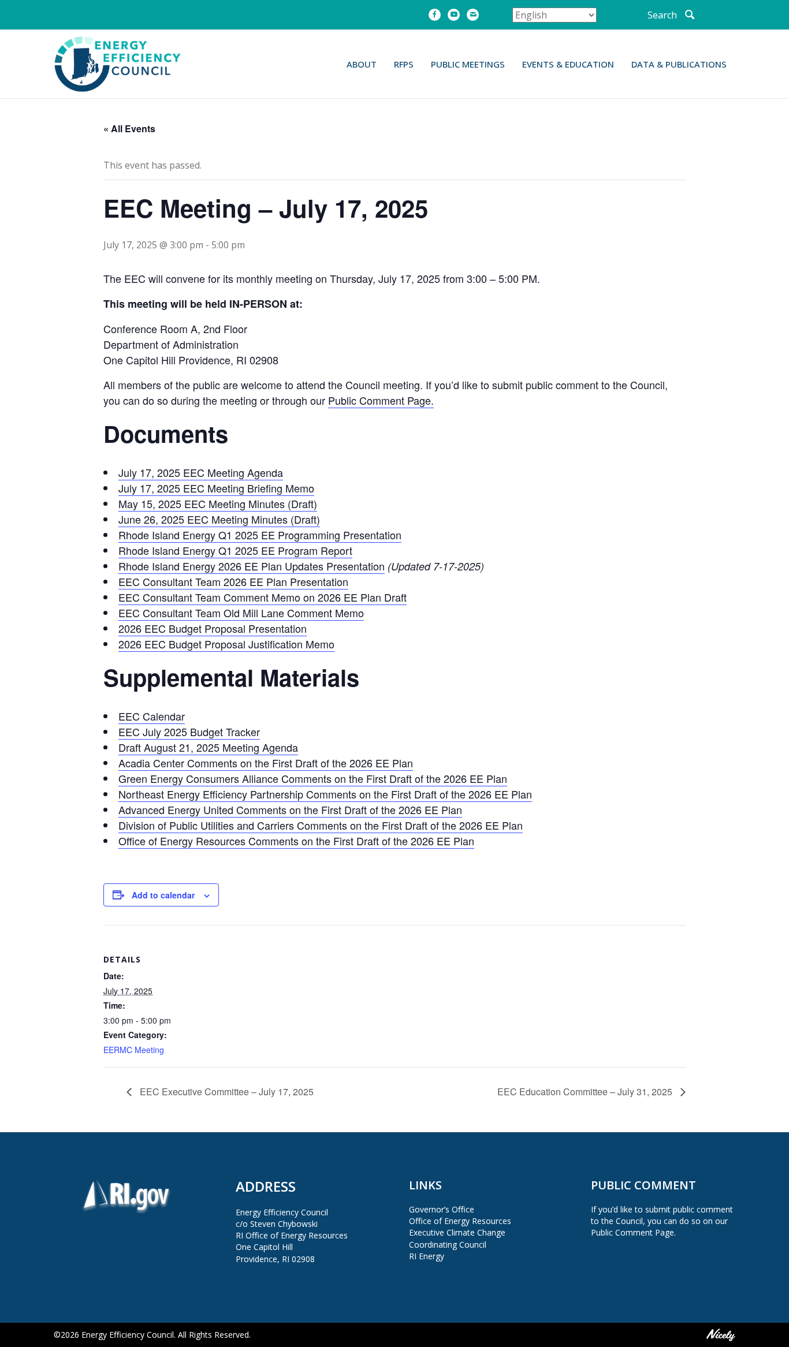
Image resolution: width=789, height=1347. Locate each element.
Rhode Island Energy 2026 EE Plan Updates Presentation (251, 565)
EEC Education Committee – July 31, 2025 (586, 1091)
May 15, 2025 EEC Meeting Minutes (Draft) (217, 503)
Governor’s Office (441, 1209)
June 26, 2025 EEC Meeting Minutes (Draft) (219, 519)
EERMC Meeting (133, 1049)
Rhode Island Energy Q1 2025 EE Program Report (235, 550)
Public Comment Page (632, 1232)
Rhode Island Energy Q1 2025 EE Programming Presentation (259, 534)
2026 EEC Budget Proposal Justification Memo (226, 643)
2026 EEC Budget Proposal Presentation (212, 628)
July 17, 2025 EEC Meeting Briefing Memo (216, 487)
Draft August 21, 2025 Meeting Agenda (208, 747)
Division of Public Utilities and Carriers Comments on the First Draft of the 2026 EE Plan (320, 825)
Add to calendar (163, 895)
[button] (671, 15)
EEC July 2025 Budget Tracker (189, 731)
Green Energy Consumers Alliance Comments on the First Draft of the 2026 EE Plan (312, 778)
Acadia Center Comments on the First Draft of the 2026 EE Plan (265, 762)
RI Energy (426, 1256)
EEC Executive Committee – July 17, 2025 (225, 1091)
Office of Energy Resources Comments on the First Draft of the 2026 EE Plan (296, 840)
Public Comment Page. (381, 400)
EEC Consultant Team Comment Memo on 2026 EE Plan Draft (262, 597)
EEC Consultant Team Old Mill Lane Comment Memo (241, 612)
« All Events (129, 128)
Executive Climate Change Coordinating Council (457, 1238)
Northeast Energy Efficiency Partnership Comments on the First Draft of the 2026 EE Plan (325, 793)
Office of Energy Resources (460, 1220)
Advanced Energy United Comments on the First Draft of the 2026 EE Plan (290, 809)
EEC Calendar (151, 715)
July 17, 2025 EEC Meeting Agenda (200, 472)
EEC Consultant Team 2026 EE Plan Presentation (233, 581)
